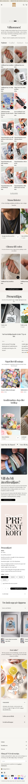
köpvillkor (19, 764)
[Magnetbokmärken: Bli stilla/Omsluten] (7, 151)
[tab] (4, 43)
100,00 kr (5, 577)
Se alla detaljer (5, 594)
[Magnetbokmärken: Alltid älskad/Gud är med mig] (20, 175)
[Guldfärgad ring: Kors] (20, 54)
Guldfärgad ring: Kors (19, 65)
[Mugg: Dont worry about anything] (20, 76)
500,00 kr (21, 577)
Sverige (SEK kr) (6, 769)
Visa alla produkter (14, 193)
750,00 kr (5, 580)
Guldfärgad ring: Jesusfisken (7, 65)
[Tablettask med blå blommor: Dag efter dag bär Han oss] (7, 101)
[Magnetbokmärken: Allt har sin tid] (20, 151)
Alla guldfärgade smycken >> (14, 289)
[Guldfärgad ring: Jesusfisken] (7, 54)
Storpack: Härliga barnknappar (8, 390)
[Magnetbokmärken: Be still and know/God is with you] (7, 126)
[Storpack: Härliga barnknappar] (10, 378)
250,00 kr (13, 577)
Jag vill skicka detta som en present (10, 583)
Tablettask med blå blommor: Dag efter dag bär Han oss (7, 113)
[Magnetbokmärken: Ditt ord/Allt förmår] (7, 175)
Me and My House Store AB (10, 781)
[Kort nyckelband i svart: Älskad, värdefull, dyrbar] (20, 101)
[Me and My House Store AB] (14, 678)
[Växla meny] (1, 4)
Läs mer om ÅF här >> (8, 500)
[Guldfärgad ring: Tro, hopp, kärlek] (7, 76)
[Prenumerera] (26, 761)
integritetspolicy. (4, 765)
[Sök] (23, 4)
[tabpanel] (14, 118)
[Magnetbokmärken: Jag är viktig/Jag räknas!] (20, 126)
